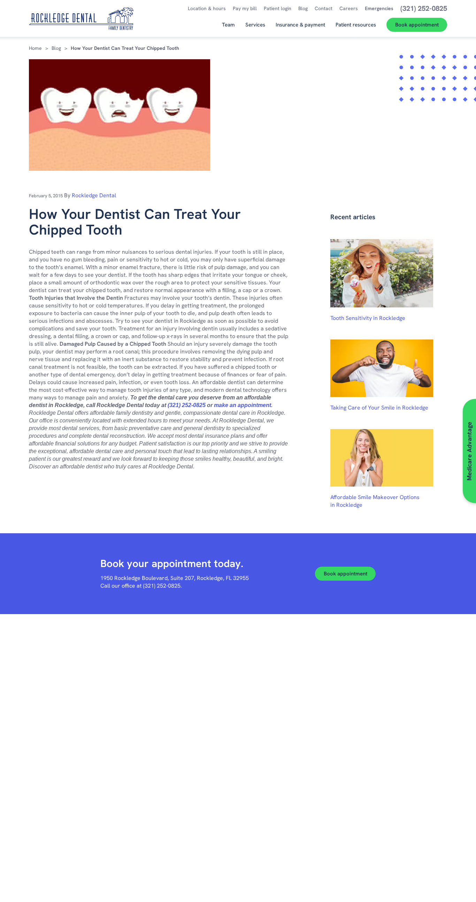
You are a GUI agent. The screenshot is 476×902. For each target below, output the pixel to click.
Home (35, 48)
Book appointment (345, 573)
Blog (56, 48)
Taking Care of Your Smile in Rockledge (379, 407)
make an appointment (242, 405)
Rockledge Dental (94, 195)
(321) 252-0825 (187, 405)
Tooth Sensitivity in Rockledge (367, 318)
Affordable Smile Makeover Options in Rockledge (375, 501)
